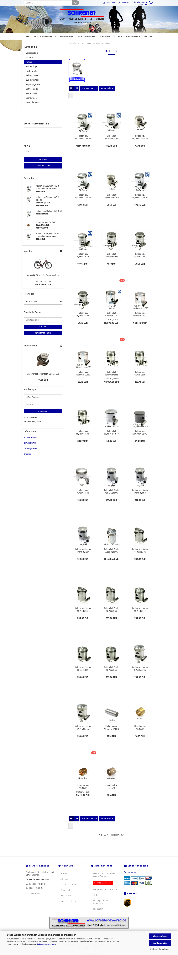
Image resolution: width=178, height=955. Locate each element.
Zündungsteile (32, 80)
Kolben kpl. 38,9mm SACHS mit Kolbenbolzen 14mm (83, 255)
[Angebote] (61, 251)
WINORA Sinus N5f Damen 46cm (43, 275)
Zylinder (30, 57)
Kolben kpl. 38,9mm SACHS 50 (140, 196)
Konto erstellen (30, 417)
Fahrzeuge (104, 36)
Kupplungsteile (33, 84)
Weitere (148, 36)
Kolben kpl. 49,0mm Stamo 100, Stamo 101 (140, 255)
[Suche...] (75, 2)
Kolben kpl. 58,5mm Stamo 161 (111, 373)
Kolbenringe (31, 66)
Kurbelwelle (31, 71)
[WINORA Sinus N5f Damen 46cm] (43, 263)
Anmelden (43, 411)
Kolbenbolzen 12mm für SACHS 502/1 (111, 727)
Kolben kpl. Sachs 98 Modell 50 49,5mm (111, 668)
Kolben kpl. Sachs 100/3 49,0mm (140, 491)
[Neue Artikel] (61, 345)
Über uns (64, 873)
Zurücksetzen (43, 165)
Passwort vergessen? (33, 421)
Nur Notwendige (160, 943)
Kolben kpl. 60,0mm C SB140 (140, 432)
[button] (71, 88)
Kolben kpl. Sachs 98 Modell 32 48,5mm (140, 550)
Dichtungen (31, 98)
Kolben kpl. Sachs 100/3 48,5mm (111, 491)
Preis (27, 146)
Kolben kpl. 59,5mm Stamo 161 (82, 432)
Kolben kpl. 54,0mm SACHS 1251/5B (111, 314)
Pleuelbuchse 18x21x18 (111, 786)
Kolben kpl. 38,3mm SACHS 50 (83, 137)
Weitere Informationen (160, 949)
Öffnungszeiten (30, 448)
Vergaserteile (32, 53)
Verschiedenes (32, 102)
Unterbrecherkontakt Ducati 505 (43, 374)
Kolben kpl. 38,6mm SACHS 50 (83, 196)
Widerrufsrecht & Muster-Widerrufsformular (104, 874)
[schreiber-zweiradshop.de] (89, 19)
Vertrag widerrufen (103, 883)
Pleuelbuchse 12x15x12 (140, 727)
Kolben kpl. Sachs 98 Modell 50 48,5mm (140, 609)
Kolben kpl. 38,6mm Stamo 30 (111, 196)
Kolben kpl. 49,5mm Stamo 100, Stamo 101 (82, 314)
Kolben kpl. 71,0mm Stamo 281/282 (82, 491)
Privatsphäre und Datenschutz (100, 902)
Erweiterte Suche (43, 333)
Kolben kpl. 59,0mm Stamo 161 (140, 373)
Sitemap (27, 454)
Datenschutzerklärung (46, 944)
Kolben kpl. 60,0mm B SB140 (111, 432)
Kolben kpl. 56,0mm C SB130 (83, 373)
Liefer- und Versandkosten (105, 889)
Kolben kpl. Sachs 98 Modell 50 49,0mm (83, 668)
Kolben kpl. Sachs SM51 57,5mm (140, 668)
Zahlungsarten (30, 443)
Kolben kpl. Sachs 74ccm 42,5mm (111, 550)
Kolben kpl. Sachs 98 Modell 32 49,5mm (111, 609)
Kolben (29, 62)
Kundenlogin (110, 3)
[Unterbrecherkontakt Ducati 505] (43, 360)
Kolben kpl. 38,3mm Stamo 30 (140, 137)
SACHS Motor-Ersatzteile (127, 36)
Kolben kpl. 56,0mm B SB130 (140, 314)
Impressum (98, 909)
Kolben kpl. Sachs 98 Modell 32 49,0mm (83, 609)
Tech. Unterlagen (86, 36)
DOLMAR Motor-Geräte (44, 36)
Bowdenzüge (66, 36)
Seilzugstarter (32, 75)
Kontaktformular (31, 437)
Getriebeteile (32, 89)
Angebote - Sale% (68, 901)
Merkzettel (125, 3)
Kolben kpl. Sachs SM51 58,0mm (83, 727)
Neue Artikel (65, 896)
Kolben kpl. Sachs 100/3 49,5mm (83, 550)
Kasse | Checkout (68, 884)
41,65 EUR (43, 380)
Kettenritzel (31, 93)
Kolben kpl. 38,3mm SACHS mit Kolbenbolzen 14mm (111, 137)
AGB (95, 895)
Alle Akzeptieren (160, 936)
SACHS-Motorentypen (36, 123)
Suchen (42, 327)
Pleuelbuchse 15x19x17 (83, 786)
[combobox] (89, 88)
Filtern (43, 159)
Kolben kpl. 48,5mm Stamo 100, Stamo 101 (111, 255)
